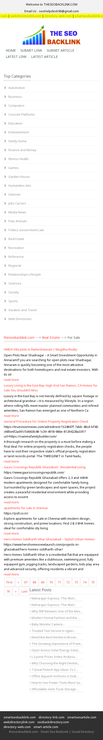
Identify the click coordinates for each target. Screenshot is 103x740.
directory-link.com (51, 717)
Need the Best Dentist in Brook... (54, 637)
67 (26, 582)
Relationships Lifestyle (24, 274)
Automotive (16, 88)
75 (93, 582)
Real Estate (16, 239)
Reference (16, 256)
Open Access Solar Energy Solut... (55, 650)
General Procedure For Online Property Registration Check (46, 421)
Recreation (16, 248)
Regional (14, 265)
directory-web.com (54, 16)
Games (13, 168)
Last (24, 591)
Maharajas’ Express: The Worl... (53, 598)
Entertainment (18, 132)
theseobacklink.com (19, 337)
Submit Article (60, 50)
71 (59, 582)
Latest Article (44, 56)
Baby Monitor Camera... (48, 624)
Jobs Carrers (17, 203)
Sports (13, 301)
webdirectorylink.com (22, 16)
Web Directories (20, 319)
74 (84, 582)
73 (76, 582)
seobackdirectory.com (53, 722)
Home (11, 50)
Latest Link (16, 56)
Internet (14, 194)
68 (34, 582)
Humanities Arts (19, 185)
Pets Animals (17, 221)
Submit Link (31, 50)
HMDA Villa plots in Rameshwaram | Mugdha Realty (40, 349)
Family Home (17, 141)
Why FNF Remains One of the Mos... (56, 611)
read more (11, 379)
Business (15, 96)
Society (13, 292)
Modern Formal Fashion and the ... (55, 618)
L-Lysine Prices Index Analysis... (54, 656)
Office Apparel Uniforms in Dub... (55, 676)
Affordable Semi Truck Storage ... (55, 689)
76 (8, 591)
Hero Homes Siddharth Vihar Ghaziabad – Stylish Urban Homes (49, 539)
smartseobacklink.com (20, 717)
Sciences (14, 283)
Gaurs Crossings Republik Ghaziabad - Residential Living (45, 467)
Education (15, 123)
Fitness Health (18, 159)
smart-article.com (46, 727)
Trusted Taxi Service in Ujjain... (53, 631)
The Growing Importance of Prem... (57, 643)
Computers (16, 105)
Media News (17, 212)
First (9, 582)
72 (67, 582)
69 (42, 582)
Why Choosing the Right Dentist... (55, 663)
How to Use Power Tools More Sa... (56, 682)
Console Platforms (21, 114)
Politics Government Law (26, 230)
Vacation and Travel (22, 310)
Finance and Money (22, 150)
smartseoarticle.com (81, 717)
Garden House (19, 176)
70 (51, 582)
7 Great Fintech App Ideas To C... (54, 669)
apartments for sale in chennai (26, 508)
